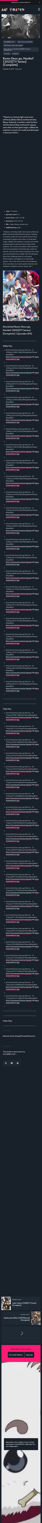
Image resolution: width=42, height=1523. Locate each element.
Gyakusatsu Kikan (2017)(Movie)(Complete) (17, 1319)
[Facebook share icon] (12, 1063)
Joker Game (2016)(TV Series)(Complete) (24, 1304)
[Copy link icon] (18, 1063)
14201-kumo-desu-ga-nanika (13, 45)
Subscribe (29, 1355)
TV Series (7, 53)
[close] (39, 2)
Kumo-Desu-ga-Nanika (25, 42)
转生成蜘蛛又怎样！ (9, 42)
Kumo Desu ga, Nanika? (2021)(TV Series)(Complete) (17, 49)
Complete (15, 53)
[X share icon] (6, 1063)
